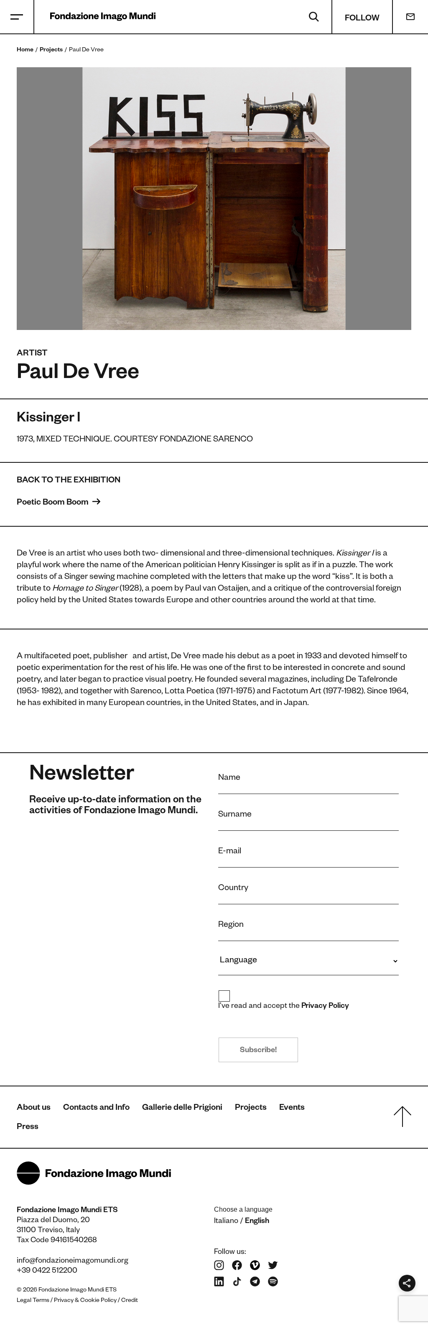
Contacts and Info (96, 1108)
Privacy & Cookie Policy (85, 1301)
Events (292, 1108)
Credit (129, 1301)
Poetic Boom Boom (53, 503)
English (257, 1222)
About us (34, 1108)
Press (27, 1127)
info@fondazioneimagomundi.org (72, 1261)
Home (25, 50)
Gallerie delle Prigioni (182, 1108)
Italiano (226, 1222)
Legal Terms (33, 1301)
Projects (51, 50)
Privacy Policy (325, 1006)
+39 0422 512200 (47, 1271)
